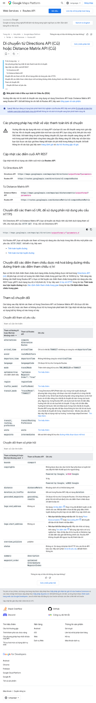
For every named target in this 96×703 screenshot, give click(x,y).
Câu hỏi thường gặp (10, 629)
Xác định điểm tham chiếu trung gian (43, 285)
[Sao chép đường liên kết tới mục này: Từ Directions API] (25, 168)
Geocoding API (73, 520)
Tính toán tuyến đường (17, 248)
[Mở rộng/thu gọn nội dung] (18, 61)
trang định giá (47, 144)
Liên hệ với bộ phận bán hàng (78, 11)
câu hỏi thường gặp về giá (67, 144)
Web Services (11, 10)
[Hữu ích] (87, 34)
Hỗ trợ (67, 637)
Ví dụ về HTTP (66, 282)
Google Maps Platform (32, 34)
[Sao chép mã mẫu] (91, 229)
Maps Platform (31, 3)
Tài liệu (8, 37)
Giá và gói (68, 629)
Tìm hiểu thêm (43, 372)
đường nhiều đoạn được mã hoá (72, 435)
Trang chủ (6, 34)
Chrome (6, 665)
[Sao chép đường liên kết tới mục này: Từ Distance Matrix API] (31, 186)
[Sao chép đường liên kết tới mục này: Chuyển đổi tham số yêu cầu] (37, 317)
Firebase (6, 669)
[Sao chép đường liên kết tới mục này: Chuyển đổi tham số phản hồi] (38, 442)
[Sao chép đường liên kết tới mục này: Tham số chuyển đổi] (32, 298)
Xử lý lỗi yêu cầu (70, 549)
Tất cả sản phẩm (9, 681)
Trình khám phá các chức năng (15, 633)
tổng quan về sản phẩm (71, 101)
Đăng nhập (88, 3)
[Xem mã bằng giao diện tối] (87, 229)
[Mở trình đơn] (4, 3)
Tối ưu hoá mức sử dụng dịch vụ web (15, 644)
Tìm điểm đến (61, 530)
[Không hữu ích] (91, 34)
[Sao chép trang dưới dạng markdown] (14, 54)
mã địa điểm (57, 507)
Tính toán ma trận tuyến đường (21, 253)
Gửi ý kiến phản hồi (82, 44)
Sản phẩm (17, 34)
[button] (26, 93)
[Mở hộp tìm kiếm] (62, 3)
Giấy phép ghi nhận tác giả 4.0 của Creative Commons (69, 591)
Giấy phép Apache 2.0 (41, 594)
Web (36, 637)
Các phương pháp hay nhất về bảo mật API (16, 638)
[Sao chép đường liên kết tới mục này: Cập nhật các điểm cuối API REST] (50, 154)
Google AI (6, 677)
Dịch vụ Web (39, 641)
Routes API (29, 10)
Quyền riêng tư (20, 691)
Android (37, 629)
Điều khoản (7, 691)
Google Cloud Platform (12, 673)
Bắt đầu (55, 11)
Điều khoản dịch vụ (72, 641)
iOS (35, 633)
